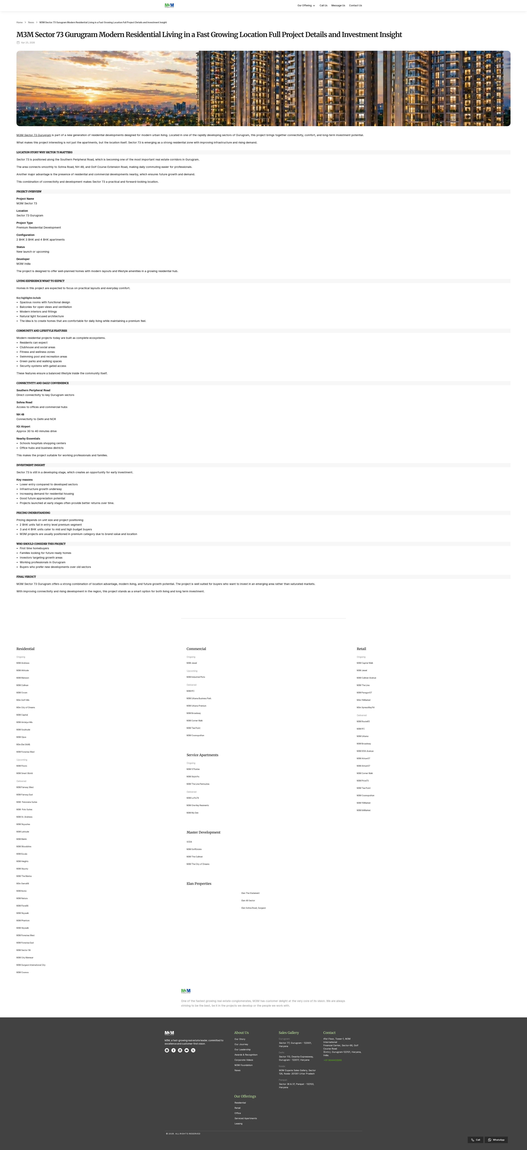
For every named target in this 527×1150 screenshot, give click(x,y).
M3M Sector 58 (23, 950)
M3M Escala (21, 854)
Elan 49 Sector (248, 900)
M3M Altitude (22, 670)
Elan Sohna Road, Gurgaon (254, 908)
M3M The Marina (24, 876)
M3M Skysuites (23, 824)
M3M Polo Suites (24, 809)
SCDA (189, 842)
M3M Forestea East (25, 943)
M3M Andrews (22, 663)
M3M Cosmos (22, 972)
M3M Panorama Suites (26, 802)
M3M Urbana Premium (196, 706)
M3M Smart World (24, 773)
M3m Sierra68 (22, 883)
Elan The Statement (251, 893)
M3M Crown (21, 692)
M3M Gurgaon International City (30, 965)
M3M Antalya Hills (24, 722)
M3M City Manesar (24, 957)
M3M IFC (190, 691)
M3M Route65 (363, 721)
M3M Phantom (23, 920)
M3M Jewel (192, 663)
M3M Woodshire (23, 846)
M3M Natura (22, 898)
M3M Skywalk (22, 913)
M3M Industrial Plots (196, 677)
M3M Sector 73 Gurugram (33, 135)
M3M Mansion (22, 678)
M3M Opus (21, 737)
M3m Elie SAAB (23, 744)
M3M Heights (22, 861)
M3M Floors (21, 766)
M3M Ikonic (21, 891)
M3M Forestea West (25, 752)
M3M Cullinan (22, 685)
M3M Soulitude (23, 729)
